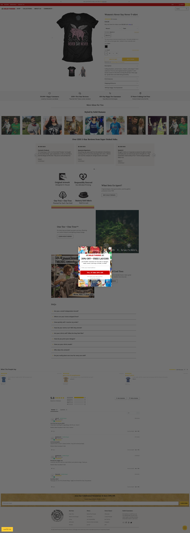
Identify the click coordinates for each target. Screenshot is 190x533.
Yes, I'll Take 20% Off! (95, 273)
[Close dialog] (110, 248)
